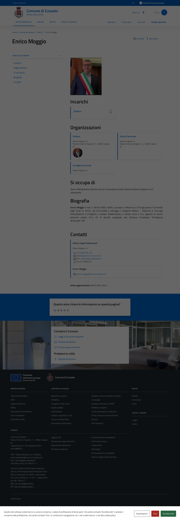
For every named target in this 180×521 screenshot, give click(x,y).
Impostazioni (142, 513)
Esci (155, 513)
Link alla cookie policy (106, 515)
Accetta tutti (168, 513)
